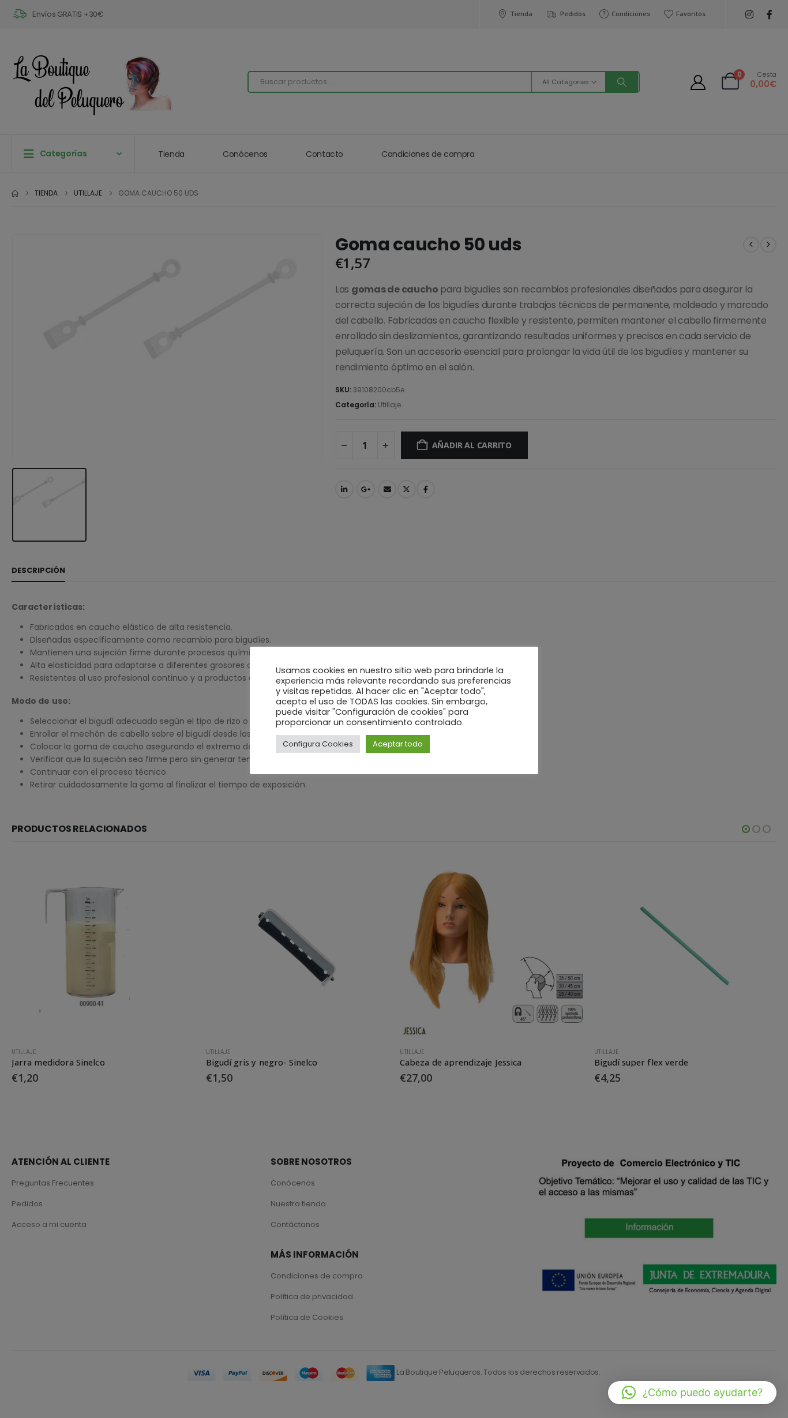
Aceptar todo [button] (398, 743)
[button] (692, 1392)
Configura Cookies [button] (318, 743)
